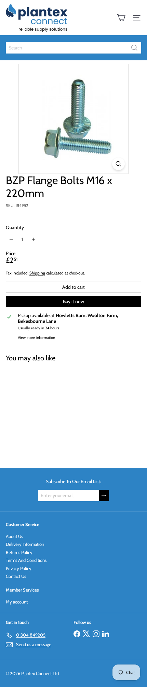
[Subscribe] (104, 495)
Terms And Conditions (26, 560)
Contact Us (16, 576)
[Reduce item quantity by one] (11, 239)
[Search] (134, 48)
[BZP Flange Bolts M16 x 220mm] (48, 411)
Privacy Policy (18, 568)
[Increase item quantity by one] (33, 239)
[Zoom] (118, 164)
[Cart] (121, 18)
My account (17, 601)
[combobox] (73, 48)
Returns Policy (19, 552)
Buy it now (73, 301)
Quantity (15, 227)
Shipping (37, 273)
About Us (14, 536)
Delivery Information (25, 544)
